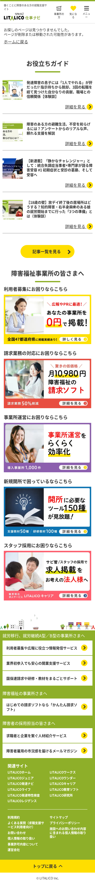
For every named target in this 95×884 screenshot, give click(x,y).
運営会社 (14, 850)
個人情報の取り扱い (21, 839)
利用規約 (14, 818)
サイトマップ (59, 818)
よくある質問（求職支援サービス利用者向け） (26, 825)
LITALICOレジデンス (22, 801)
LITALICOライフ (19, 790)
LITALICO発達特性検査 (24, 796)
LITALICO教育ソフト (64, 790)
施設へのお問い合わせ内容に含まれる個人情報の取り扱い (68, 833)
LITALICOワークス (63, 772)
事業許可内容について (23, 844)
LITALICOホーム (19, 772)
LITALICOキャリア (63, 784)
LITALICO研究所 (61, 796)
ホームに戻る (16, 42)
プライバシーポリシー (65, 823)
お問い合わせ (17, 833)
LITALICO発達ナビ (21, 784)
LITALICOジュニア (21, 778)
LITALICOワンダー (63, 778)
